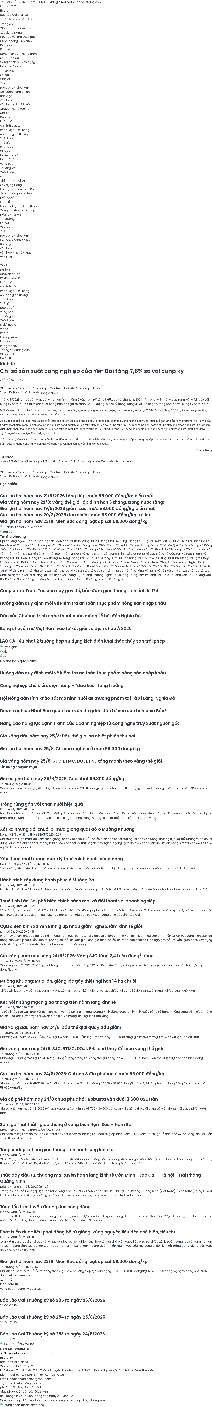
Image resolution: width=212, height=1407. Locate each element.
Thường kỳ (7, 168)
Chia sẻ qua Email (88, 388)
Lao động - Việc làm (14, 88)
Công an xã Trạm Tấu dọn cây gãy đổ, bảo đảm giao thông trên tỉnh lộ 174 (79, 591)
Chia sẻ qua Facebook (16, 388)
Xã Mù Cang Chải (102, 541)
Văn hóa (6, 100)
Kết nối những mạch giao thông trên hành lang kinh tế (58, 1002)
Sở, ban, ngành (44, 541)
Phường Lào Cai (97, 579)
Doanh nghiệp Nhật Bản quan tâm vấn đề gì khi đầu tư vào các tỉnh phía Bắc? (83, 711)
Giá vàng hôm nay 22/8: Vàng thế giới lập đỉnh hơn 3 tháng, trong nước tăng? (82, 502)
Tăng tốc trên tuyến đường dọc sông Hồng (45, 1207)
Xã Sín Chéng (135, 571)
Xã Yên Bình (41, 554)
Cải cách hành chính (15, 92)
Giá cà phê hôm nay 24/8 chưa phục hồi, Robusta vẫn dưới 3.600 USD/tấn (79, 1099)
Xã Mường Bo (82, 566)
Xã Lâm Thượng (85, 549)
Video (4, 329)
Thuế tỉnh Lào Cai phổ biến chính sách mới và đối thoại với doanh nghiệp (78, 901)
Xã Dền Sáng (127, 558)
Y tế (2, 83)
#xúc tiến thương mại (116, 461)
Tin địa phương (13, 536)
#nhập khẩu (91, 461)
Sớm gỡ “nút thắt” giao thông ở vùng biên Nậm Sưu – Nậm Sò (65, 1124)
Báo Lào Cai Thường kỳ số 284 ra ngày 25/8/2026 (52, 1317)
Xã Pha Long (38, 571)
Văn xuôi (6, 257)
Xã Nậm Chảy (158, 562)
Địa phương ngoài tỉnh (16, 541)
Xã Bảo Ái (57, 554)
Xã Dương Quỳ (94, 562)
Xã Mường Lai (176, 549)
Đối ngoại (7, 45)
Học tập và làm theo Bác (18, 37)
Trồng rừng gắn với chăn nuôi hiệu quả (41, 804)
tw (11, 1358)
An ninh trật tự (10, 126)
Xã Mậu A (34, 549)
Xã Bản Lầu (82, 571)
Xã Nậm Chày (199, 558)
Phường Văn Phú (182, 575)
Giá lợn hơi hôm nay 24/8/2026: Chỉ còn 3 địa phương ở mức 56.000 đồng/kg (82, 1074)
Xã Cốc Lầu (145, 566)
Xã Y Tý (142, 558)
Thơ (2, 261)
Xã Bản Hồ (99, 566)
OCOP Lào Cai (10, 58)
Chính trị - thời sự (12, 28)
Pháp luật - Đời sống (14, 130)
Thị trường (7, 71)
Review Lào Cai (10, 155)
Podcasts (6, 341)
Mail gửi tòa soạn (61, 2)
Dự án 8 (5, 358)
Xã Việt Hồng (135, 554)
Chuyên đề (8, 354)
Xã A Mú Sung (157, 558)
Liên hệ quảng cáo (87, 2)
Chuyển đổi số (10, 151)
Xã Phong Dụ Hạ (148, 545)
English (5, 6)
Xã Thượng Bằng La (80, 545)
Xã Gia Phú (88, 558)
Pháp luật (7, 121)
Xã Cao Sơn (98, 571)
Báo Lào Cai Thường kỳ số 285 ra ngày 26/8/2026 (52, 1300)
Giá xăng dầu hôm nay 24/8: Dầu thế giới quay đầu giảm (60, 1027)
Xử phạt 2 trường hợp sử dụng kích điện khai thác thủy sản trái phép (82, 641)
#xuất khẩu (73, 461)
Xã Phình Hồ (197, 541)
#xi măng (57, 461)
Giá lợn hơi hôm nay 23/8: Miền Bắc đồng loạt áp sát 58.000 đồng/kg (74, 521)
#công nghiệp (39, 461)
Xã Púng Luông (126, 541)
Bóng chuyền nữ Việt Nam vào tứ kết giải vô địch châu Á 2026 (66, 628)
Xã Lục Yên (104, 549)
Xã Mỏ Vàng (65, 549)
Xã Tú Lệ (143, 541)
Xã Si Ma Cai (116, 571)
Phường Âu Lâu (45, 579)
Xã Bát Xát (24, 562)
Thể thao (6, 138)
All (1, 176)
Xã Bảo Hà (64, 566)
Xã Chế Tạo (191, 571)
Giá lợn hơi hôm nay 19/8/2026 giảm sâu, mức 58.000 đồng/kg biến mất (77, 508)
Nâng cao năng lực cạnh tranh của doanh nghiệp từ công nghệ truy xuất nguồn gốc (90, 723)
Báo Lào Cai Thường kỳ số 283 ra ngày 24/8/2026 (52, 1334)
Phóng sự (6, 147)
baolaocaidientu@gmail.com (30, 1379)
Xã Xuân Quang (26, 558)
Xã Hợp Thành (192, 554)
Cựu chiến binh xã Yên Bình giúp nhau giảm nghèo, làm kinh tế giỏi (71, 926)
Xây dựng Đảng (11, 33)
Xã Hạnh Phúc (178, 541)
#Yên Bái (6, 461)
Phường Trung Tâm (131, 575)
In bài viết (68, 388)
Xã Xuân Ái (48, 549)
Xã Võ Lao (39, 562)
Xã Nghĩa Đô (194, 562)
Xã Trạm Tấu (158, 541)
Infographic (8, 346)
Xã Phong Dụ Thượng (77, 575)
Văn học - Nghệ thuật (15, 104)
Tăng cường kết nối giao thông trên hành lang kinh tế (56, 1150)
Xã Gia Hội (20, 545)
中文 (14, 6)
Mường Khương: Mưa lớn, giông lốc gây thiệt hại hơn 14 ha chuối (68, 981)
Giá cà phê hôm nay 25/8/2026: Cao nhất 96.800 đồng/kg (62, 779)
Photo (4, 333)
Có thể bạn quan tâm (18, 661)
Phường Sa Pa (118, 579)
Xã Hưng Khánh (92, 554)
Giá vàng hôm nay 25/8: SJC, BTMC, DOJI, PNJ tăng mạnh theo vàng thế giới (81, 761)
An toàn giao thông (14, 134)
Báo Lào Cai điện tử (14, 15)
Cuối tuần (7, 172)
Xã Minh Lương (137, 562)
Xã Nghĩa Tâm (126, 545)
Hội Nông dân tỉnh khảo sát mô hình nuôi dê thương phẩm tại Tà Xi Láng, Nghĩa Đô (87, 698)
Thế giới (5, 143)
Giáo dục (6, 79)
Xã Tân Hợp (18, 549)
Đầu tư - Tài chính (12, 66)
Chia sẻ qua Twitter (46, 388)
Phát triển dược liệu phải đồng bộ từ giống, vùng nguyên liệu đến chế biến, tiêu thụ (88, 1232)
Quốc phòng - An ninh (16, 41)
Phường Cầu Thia (157, 575)
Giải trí (4, 113)
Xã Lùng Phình (18, 571)
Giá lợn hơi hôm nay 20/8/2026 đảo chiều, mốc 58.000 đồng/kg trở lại (75, 515)
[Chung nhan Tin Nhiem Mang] (22, 1404)
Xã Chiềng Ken (115, 562)
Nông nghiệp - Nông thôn (18, 54)
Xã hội (4, 75)
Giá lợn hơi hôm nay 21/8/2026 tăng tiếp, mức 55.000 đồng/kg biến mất (77, 496)
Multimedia (8, 325)
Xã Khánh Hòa (139, 549)
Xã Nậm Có (15, 575)
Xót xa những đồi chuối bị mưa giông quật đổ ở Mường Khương (67, 829)
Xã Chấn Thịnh (105, 545)
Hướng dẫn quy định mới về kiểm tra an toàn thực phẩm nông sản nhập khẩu (83, 603)
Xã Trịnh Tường (178, 558)
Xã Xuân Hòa (25, 566)
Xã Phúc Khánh (46, 566)
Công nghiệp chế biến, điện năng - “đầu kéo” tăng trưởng (62, 685)
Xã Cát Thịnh (52, 575)
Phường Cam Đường (71, 579)
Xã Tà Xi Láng (33, 575)
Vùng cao (6, 164)
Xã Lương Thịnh (115, 554)
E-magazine (9, 337)
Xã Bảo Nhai (162, 566)
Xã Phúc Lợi (158, 549)
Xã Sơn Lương (37, 545)
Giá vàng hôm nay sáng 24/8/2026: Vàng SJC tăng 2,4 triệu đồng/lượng (77, 956)
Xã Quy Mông (155, 554)
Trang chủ (7, 24)
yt (5, 10)
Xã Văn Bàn (75, 562)
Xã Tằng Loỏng (69, 558)
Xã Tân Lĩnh (120, 549)
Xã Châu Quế (169, 545)
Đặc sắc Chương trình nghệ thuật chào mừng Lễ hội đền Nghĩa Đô (70, 616)
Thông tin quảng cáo (15, 350)
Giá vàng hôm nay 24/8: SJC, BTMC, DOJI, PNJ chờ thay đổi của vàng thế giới (81, 1049)
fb (1, 10)
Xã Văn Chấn (56, 545)
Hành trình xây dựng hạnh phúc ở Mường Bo (47, 880)
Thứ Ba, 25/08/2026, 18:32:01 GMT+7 (24, 2)
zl (8, 10)
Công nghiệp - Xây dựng (17, 62)
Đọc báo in (8, 159)
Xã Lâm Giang (189, 545)
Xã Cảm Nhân (196, 549)
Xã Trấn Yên (72, 554)
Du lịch (5, 117)
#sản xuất (21, 461)
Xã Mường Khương (60, 571)
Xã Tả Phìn (129, 566)
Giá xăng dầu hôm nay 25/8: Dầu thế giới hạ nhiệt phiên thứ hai (67, 736)
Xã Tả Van (114, 566)
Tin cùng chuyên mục (18, 766)
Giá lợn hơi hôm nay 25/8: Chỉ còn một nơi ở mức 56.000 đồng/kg (70, 749)
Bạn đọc (6, 96)
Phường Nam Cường (20, 579)
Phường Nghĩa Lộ (105, 575)
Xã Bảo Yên (176, 562)
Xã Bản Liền (179, 566)
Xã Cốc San (173, 554)
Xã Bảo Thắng (48, 558)
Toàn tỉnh (62, 541)
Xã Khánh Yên (57, 562)
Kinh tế (5, 49)
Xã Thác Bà (24, 554)
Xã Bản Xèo (8, 562)
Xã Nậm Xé (153, 571)
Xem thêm (7, 1280)
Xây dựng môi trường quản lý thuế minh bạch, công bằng (61, 859)
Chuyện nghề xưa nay (15, 109)
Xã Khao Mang (79, 541)
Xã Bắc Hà (195, 566)
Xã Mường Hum (107, 558)
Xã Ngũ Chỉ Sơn (172, 571)
